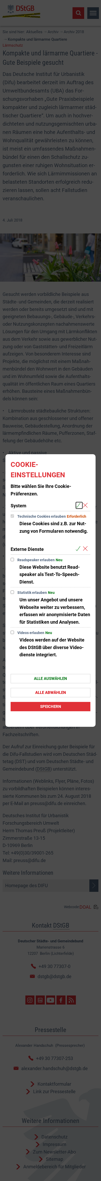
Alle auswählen (50, 678)
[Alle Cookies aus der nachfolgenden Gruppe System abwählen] (86, 505)
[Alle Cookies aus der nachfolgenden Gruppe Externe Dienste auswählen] (79, 549)
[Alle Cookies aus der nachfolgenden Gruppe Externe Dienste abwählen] (86, 549)
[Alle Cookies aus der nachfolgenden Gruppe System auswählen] (79, 505)
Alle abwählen (50, 692)
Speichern (50, 706)
